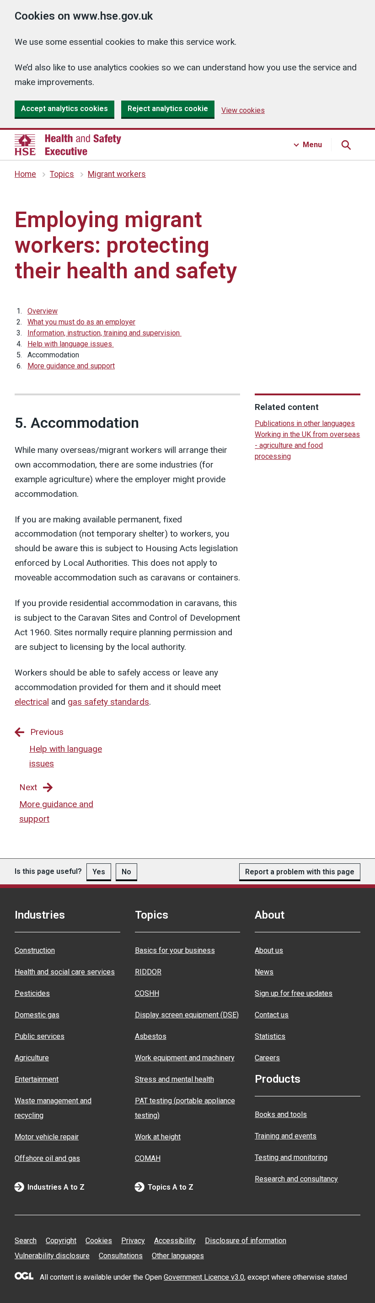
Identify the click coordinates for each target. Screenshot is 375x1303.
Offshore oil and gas (47, 1158)
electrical (32, 702)
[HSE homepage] (68, 144)
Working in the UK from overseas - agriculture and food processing (307, 445)
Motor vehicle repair (47, 1137)
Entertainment (37, 1079)
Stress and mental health (174, 1079)
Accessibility (175, 1240)
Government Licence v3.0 (204, 1277)
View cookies (243, 110)
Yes (98, 871)
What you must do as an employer (81, 322)
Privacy (133, 1240)
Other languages (178, 1255)
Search (26, 1240)
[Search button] (345, 145)
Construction (35, 950)
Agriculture (32, 1057)
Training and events (285, 1136)
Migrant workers (117, 174)
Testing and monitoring (291, 1157)
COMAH (148, 1158)
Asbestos (150, 1036)
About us (269, 950)
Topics (62, 174)
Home (25, 174)
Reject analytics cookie (168, 108)
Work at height (158, 1137)
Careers (267, 1057)
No (126, 871)
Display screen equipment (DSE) (187, 1014)
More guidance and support (71, 366)
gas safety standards (108, 702)
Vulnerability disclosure (52, 1255)
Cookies (99, 1240)
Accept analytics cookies (64, 108)
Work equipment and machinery (185, 1057)
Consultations (121, 1255)
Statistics (270, 1036)
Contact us (272, 1014)
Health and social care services (65, 972)
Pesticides (32, 993)
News (264, 972)
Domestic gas (37, 1014)
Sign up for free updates (293, 993)
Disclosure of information (245, 1240)
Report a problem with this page (299, 871)
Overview (42, 311)
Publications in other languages (305, 423)
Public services (39, 1036)
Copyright (61, 1240)
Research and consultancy (296, 1179)
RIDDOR (148, 972)
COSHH (147, 993)
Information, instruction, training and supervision (104, 333)
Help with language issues (70, 344)
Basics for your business (175, 950)
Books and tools (281, 1114)
